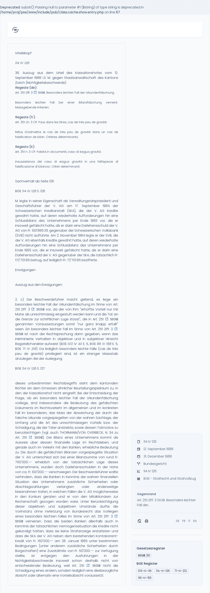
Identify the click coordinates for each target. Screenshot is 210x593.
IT (189, 521)
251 (144, 555)
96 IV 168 (104, 343)
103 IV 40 (75, 343)
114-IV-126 (163, 571)
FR (183, 521)
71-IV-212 (180, 571)
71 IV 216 (29, 348)
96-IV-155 (145, 578)
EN (194, 521)
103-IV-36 (145, 571)
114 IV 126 (22, 63)
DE (177, 521)
